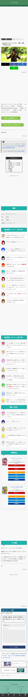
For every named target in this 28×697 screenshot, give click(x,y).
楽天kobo (16, 468)
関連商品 (10, 168)
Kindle (16, 474)
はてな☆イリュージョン (18, 39)
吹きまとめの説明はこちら (10, 118)
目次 (12, 158)
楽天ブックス (16, 465)
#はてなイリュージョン (11, 145)
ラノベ (20, 692)
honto (16, 477)
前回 (2, 132)
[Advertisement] (14, 23)
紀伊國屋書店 (16, 479)
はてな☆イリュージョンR (16, 458)
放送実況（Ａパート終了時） (14, 163)
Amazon (16, 472)
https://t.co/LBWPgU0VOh (8, 147)
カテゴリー (7, 686)
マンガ (7, 688)
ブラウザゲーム (20, 686)
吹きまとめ (9, 39)
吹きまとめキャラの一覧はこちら (12, 124)
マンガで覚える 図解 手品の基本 (16, 486)
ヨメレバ (18, 460)
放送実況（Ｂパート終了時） (14, 165)
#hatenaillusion (21, 145)
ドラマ (7, 690)
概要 (9, 161)
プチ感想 (10, 170)
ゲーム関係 (7, 692)
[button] (25, 375)
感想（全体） (11, 166)
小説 (21, 690)
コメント (5, 628)
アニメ (4, 39)
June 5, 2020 (21, 151)
